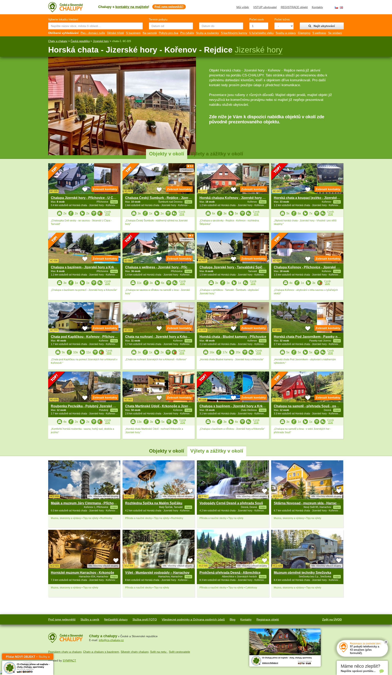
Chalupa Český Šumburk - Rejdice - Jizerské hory (163, 198)
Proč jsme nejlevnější (62, 619)
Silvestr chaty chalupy (134, 651)
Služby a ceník (89, 619)
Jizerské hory (101, 41)
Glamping (304, 33)
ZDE (107, 214)
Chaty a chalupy (57, 41)
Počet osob (256, 19)
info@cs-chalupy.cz (111, 640)
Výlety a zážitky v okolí (216, 153)
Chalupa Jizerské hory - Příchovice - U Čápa (85, 198)
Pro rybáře (187, 33)
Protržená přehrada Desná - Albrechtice (230, 572)
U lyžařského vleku (261, 33)
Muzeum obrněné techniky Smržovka (302, 572)
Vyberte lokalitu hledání (63, 19)
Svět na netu (158, 651)
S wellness (319, 33)
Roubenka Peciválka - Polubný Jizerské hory (85, 406)
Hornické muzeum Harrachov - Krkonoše (82, 572)
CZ (336, 7)
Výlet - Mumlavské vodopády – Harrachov (157, 572)
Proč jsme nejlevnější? (169, 6)
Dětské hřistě (115, 33)
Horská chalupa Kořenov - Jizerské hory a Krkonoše (240, 198)
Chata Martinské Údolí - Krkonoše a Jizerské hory (163, 406)
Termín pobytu (158, 19)
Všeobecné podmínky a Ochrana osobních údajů (193, 619)
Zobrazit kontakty (105, 189)
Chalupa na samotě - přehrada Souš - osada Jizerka (314, 406)
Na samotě (150, 33)
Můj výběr (242, 7)
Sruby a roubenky (207, 33)
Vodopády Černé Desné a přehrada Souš (231, 503)
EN (341, 7)
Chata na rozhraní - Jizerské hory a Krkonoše (160, 336)
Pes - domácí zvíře (93, 33)
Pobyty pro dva (168, 33)
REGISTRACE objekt (294, 7)
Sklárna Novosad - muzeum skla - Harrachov (308, 503)
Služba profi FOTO (145, 619)
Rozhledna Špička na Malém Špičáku (153, 503)
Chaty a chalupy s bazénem (101, 651)
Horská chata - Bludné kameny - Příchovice (232, 336)
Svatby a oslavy (286, 33)
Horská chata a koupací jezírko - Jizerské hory (309, 198)
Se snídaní (335, 33)
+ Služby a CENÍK (28, 657)
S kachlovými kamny (234, 33)
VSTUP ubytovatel (265, 7)
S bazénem (133, 33)
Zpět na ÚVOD (332, 619)
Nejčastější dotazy (116, 619)
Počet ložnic (282, 19)
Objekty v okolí (166, 153)
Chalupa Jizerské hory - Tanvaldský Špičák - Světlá (238, 267)
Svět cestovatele (179, 651)
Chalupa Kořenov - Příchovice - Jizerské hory (309, 267)
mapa (114, 507)
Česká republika (80, 41)
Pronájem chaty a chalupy (64, 651)
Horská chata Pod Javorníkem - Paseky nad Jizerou (314, 336)
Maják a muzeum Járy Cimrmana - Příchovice (85, 503)
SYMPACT (69, 660)
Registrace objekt (267, 619)
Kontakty (317, 7)
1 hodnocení (186, 170)
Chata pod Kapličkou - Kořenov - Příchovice (85, 336)
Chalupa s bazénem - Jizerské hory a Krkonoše (87, 267)
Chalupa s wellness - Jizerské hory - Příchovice (161, 267)
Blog (232, 619)
